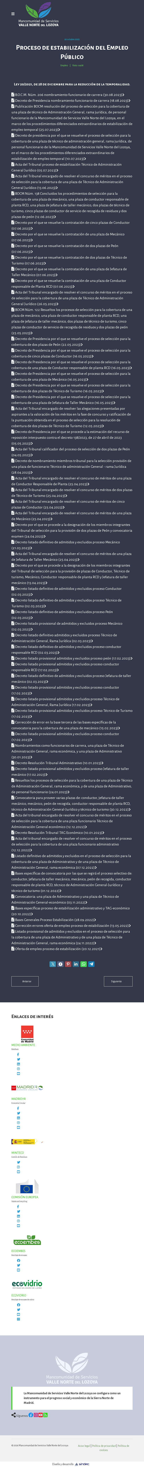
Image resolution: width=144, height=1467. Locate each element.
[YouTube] (18, 1073)
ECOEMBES (18, 1251)
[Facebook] (18, 1054)
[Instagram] (18, 1069)
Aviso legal (84, 1445)
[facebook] (18, 1260)
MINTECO (17, 1152)
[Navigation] (13, 14)
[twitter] (18, 1059)
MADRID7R (18, 1099)
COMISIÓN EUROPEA (24, 1197)
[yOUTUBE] (18, 1172)
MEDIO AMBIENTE (23, 1045)
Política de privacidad (104, 1445)
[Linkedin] (18, 1064)
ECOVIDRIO (18, 1295)
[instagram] (18, 1319)
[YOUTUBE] (18, 1226)
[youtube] (18, 1270)
